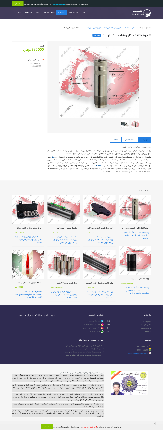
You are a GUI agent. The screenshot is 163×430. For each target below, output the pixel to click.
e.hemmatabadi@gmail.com (138, 353)
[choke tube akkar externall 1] (135, 124)
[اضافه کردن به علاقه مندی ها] (150, 35)
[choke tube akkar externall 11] (125, 124)
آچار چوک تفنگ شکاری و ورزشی (100, 228)
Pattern (99, 165)
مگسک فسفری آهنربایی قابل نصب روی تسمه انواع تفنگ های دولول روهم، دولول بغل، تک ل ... (64, 239)
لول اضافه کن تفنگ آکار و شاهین (99, 283)
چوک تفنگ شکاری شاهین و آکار (29, 228)
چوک (53, 157)
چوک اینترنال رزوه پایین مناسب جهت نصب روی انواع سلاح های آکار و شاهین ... (28, 239)
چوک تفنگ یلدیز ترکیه (140, 278)
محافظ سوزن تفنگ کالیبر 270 (30, 282)
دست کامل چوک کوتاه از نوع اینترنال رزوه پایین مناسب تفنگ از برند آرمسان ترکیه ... (64, 294)
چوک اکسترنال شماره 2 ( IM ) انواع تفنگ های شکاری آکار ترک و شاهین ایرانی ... (136, 235)
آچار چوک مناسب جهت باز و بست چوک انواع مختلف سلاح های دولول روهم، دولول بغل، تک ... (100, 239)
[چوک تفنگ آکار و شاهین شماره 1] (99, 82)
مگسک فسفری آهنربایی (67, 228)
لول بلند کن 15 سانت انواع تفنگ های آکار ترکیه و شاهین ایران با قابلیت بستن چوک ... (99, 294)
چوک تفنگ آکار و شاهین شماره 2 (135, 228)
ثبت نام (47, 426)
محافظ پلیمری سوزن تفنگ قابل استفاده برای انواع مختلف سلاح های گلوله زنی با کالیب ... (29, 294)
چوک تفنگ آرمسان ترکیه (67, 283)
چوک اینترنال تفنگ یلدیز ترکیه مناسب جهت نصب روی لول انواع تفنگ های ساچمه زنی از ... (137, 290)
